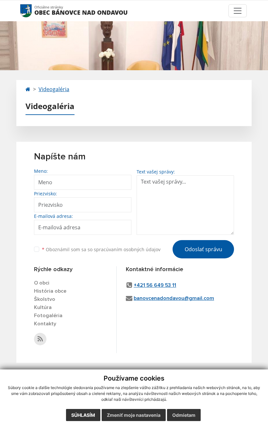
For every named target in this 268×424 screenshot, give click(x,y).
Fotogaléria (48, 315)
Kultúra (43, 307)
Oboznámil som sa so (101, 249)
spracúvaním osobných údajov (127, 249)
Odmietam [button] (183, 415)
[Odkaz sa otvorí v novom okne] (40, 339)
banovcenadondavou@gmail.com (174, 298)
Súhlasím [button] (83, 415)
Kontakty (45, 323)
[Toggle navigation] (237, 10)
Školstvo (44, 299)
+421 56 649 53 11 (155, 285)
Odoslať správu (203, 249)
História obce (50, 291)
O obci (41, 282)
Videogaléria (54, 89)
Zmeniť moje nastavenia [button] (133, 415)
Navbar (32, 10)
